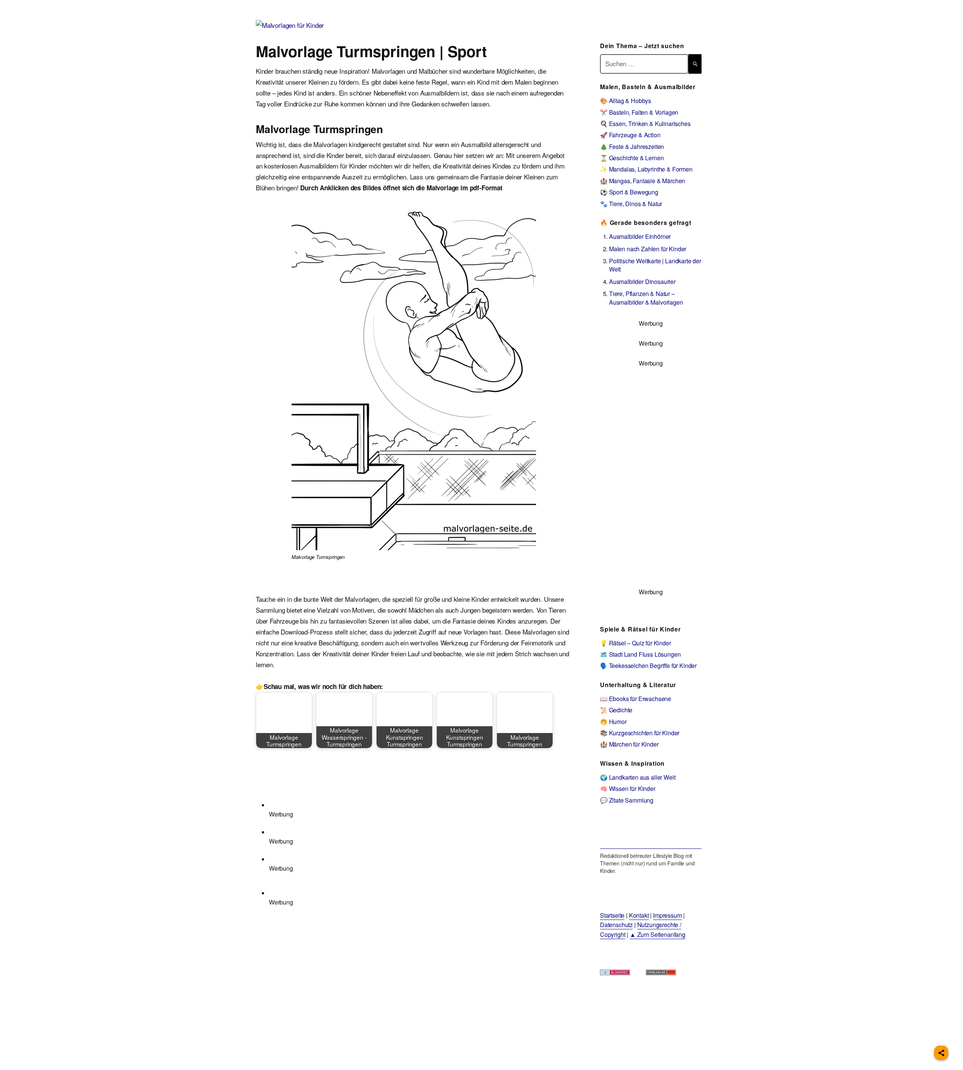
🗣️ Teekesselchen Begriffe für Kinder (648, 665)
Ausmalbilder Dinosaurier (642, 281)
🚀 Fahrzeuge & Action (630, 135)
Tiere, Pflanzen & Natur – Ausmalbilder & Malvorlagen (646, 297)
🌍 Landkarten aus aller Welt (637, 777)
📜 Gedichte (616, 710)
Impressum (667, 915)
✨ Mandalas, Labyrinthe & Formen (646, 169)
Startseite (612, 915)
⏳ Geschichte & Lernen (632, 157)
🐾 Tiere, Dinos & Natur (631, 203)
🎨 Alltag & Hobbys (625, 100)
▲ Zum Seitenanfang (657, 934)
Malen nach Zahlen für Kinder (647, 248)
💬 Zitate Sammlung (626, 800)
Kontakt (639, 915)
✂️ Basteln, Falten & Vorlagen (639, 112)
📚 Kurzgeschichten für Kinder (639, 733)
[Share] (941, 1053)
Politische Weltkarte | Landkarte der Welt (655, 264)
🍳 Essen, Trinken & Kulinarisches (645, 123)
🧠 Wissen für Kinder (627, 788)
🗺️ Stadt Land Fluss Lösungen (640, 654)
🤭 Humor (613, 721)
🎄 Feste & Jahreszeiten (632, 146)
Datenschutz (616, 924)
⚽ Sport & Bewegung (629, 192)
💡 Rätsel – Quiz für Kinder (635, 643)
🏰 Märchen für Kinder (629, 744)
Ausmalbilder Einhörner (640, 236)
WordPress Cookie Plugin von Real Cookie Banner (69, 1064)
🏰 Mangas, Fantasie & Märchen (642, 180)
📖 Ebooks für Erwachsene (635, 698)
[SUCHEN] (695, 63)
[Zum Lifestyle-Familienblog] (651, 831)
